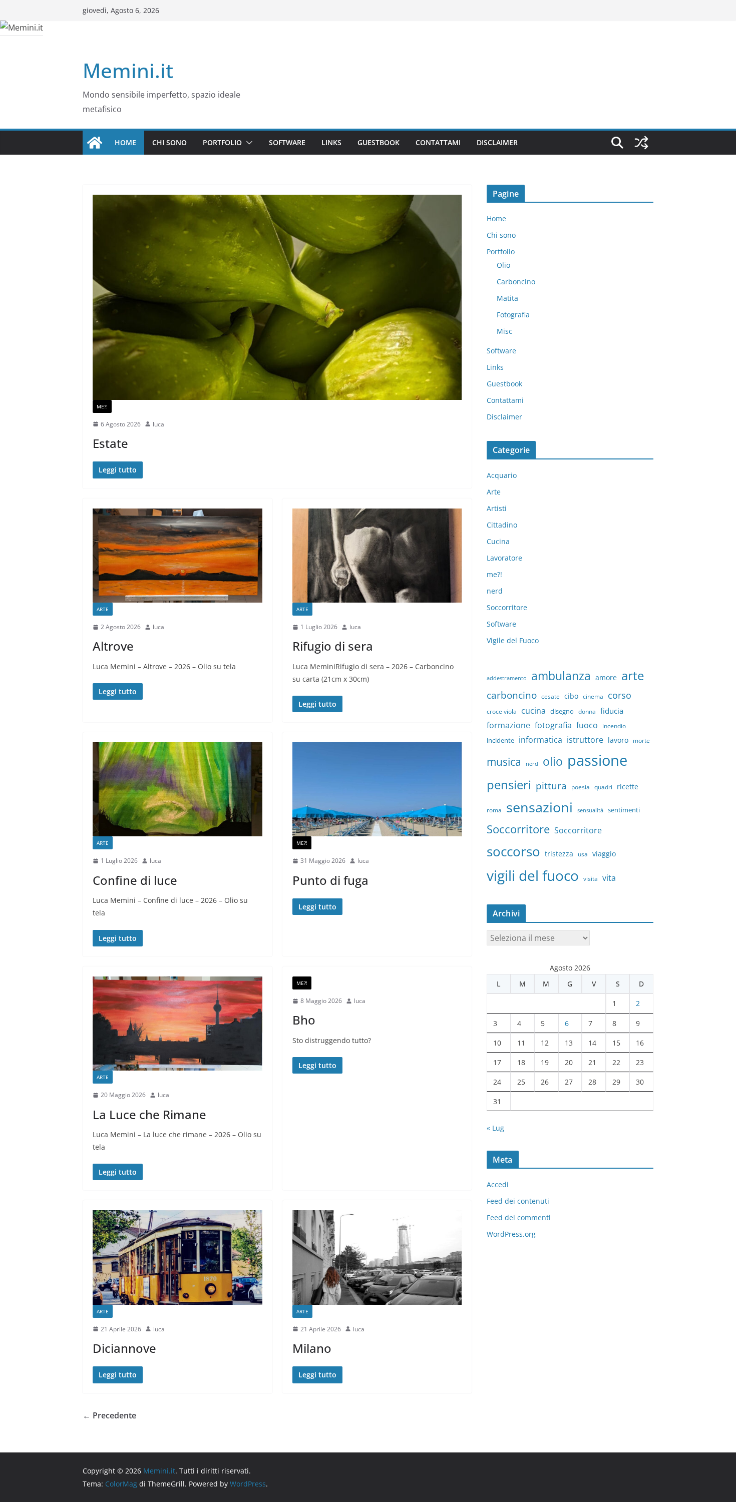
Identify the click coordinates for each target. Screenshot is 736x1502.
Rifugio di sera (332, 646)
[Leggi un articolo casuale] (641, 143)
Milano (311, 1348)
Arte (103, 609)
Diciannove (124, 1348)
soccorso (513, 851)
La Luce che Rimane (149, 1114)
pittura (551, 785)
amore (606, 677)
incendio (614, 726)
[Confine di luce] (177, 789)
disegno (562, 711)
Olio (503, 265)
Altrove (113, 646)
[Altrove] (177, 556)
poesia (580, 787)
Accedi (498, 1184)
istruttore (585, 739)
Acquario (502, 475)
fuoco (587, 725)
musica (504, 762)
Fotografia (513, 314)
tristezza (559, 853)
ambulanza (561, 676)
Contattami (438, 142)
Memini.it (128, 70)
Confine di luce (135, 880)
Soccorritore (507, 607)
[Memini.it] (95, 143)
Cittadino (502, 525)
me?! (102, 406)
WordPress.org (511, 1234)
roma (494, 810)
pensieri (509, 784)
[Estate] (277, 297)
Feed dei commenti (519, 1217)
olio (553, 761)
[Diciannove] (177, 1257)
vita (609, 877)
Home (125, 142)
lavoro (618, 740)
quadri (603, 787)
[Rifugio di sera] (377, 556)
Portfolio (222, 142)
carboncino (512, 695)
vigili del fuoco (533, 875)
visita (590, 878)
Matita (507, 298)
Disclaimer (497, 142)
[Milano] (377, 1257)
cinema (593, 696)
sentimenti (624, 809)
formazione (508, 725)
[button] (247, 143)
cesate (550, 696)
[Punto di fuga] (377, 789)
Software (287, 142)
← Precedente (109, 1415)
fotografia (553, 725)
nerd (495, 591)
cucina (533, 710)
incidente (500, 740)
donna (587, 711)
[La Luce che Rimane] (177, 1023)
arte (632, 675)
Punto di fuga (330, 880)
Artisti (497, 508)
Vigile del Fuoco (513, 640)
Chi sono (169, 142)
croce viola (502, 711)
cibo (571, 696)
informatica (540, 739)
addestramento (507, 678)
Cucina (498, 541)
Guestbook (378, 142)
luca (158, 424)
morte (641, 740)
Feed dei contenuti (518, 1201)
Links (331, 142)
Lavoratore (504, 558)
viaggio (604, 853)
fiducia (611, 711)
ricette (627, 786)
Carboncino (516, 281)
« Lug (495, 1128)
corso (619, 695)
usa (583, 854)
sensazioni (539, 807)
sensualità (590, 810)
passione (597, 760)
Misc (504, 331)
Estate (110, 443)
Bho (303, 1020)
